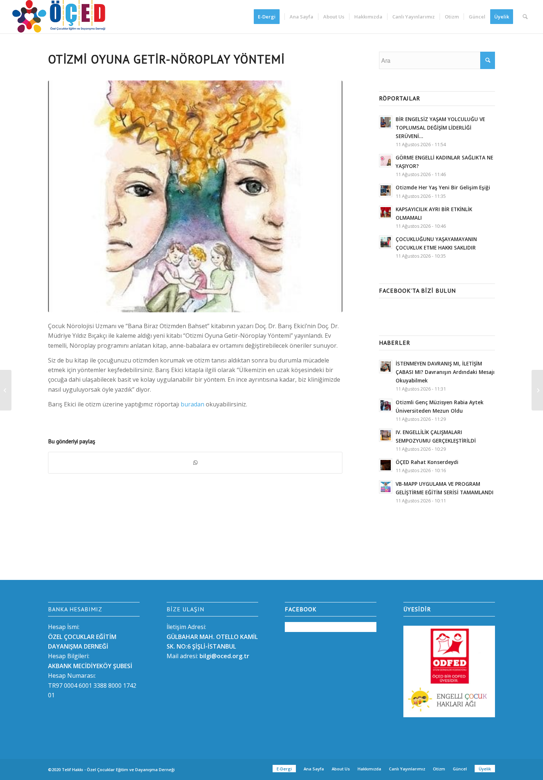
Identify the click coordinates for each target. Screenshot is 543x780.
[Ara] (525, 16)
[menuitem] (269, 16)
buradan (193, 404)
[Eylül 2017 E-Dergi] (5, 390)
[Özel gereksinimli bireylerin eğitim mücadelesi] (537, 390)
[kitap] (195, 196)
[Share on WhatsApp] (195, 462)
